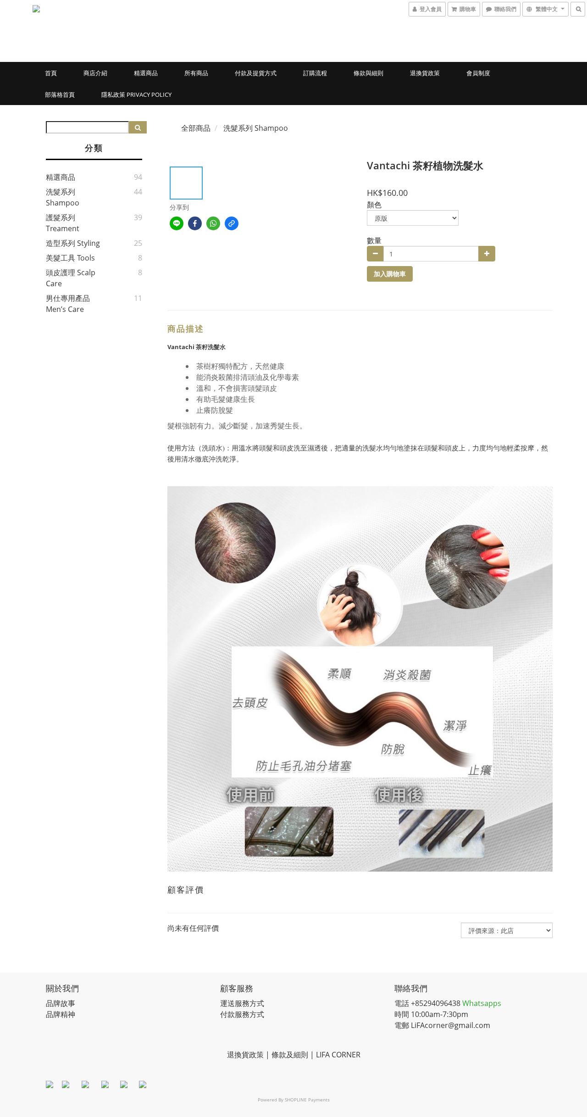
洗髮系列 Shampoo (62, 197)
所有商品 (196, 73)
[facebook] (195, 223)
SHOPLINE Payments (307, 1099)
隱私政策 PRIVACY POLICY (136, 94)
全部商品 (195, 128)
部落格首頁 (60, 94)
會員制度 (478, 73)
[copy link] (231, 223)
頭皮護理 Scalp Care (70, 278)
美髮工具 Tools (70, 258)
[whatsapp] (213, 223)
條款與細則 (368, 73)
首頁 (51, 73)
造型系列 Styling (73, 243)
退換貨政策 (425, 73)
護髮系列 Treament (62, 222)
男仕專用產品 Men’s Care (68, 303)
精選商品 (146, 73)
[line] (176, 223)
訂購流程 (315, 73)
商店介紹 (95, 73)
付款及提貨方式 (256, 73)
